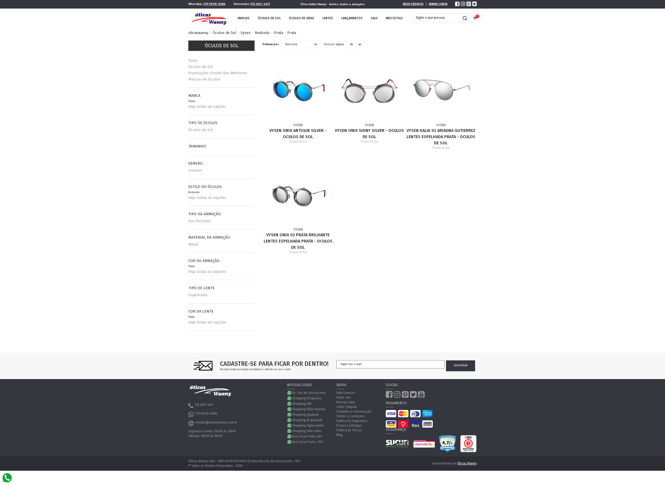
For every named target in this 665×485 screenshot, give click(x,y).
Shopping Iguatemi (305, 414)
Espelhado (198, 295)
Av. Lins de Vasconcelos (309, 393)
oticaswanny (198, 33)
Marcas (244, 18)
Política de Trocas (349, 430)
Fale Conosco (345, 393)
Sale (374, 18)
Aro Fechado (199, 221)
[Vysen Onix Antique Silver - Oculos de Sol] (298, 90)
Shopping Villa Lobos (307, 431)
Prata (278, 33)
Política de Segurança (351, 421)
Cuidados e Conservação (353, 411)
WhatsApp (289, 392)
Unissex (195, 170)
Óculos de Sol (269, 18)
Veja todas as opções (207, 106)
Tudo (192, 60)
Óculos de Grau (301, 18)
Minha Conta (438, 4)
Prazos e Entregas (349, 425)
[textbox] (436, 18)
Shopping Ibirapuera (306, 398)
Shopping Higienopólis (308, 425)
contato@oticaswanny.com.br (216, 422)
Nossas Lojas (345, 402)
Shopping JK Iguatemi (307, 420)
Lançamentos (352, 18)
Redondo (262, 33)
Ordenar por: (270, 44)
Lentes (327, 18)
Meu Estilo (394, 18)
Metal (193, 244)
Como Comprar (346, 407)
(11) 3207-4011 (260, 4)
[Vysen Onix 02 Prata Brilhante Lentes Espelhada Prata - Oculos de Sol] (298, 195)
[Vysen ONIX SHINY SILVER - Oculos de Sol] (370, 90)
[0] (475, 18)
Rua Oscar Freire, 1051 (307, 442)
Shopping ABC (302, 404)
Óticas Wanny (467, 463)
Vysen (245, 33)
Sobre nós (343, 397)
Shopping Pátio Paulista (308, 409)
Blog (339, 435)
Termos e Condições (350, 416)
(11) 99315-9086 (214, 4)
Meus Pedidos (413, 4)
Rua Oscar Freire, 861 (307, 436)
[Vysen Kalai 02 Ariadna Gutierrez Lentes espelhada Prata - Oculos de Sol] (441, 90)
